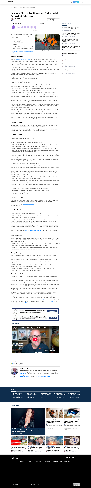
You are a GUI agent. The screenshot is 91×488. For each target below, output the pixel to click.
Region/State (13, 11)
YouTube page (30, 375)
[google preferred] (51, 19)
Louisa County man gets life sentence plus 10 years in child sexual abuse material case (71, 70)
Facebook (51, 301)
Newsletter (47, 461)
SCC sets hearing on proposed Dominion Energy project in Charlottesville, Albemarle (53, 449)
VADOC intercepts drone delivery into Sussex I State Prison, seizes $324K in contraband (70, 40)
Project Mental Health (57, 461)
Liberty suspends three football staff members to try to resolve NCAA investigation (71, 421)
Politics (31, 2)
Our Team (67, 2)
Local (12, 446)
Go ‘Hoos (37, 2)
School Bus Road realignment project (33, 230)
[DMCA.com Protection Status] (76, 484)
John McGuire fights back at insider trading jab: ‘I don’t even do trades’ (36, 449)
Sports (42, 2)
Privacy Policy (67, 461)
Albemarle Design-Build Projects (23, 59)
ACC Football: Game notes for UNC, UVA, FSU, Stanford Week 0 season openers (72, 449)
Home (12, 7)
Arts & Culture (15, 428)
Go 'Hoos (48, 418)
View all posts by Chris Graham (26, 378)
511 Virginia (46, 299)
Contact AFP (23, 461)
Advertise (61, 2)
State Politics (31, 446)
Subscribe (56, 2)
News (26, 2)
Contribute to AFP (39, 461)
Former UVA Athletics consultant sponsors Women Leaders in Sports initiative (54, 421)
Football (66, 418)
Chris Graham (24, 368)
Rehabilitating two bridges (28, 204)
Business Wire (49, 2)
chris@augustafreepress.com (43, 376)
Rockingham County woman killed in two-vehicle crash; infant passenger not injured (19, 449)
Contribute (76, 2)
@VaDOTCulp (25, 302)
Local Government (50, 446)
